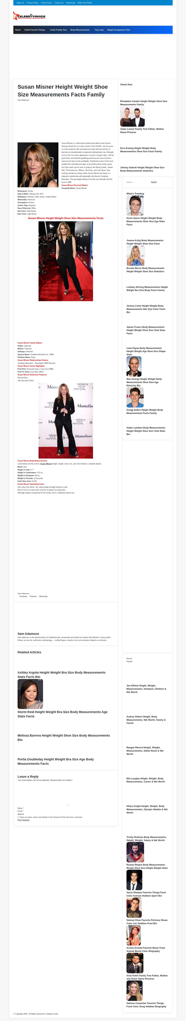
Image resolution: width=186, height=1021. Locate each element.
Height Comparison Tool (118, 30)
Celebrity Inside (52, 1014)
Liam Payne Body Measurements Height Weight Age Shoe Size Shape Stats (145, 351)
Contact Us (59, 3)
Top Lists (99, 30)
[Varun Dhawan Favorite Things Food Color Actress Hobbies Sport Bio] (134, 890)
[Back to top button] (10, 1017)
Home (18, 30)
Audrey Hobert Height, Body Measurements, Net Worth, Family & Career (146, 719)
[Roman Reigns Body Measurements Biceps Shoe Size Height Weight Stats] (135, 862)
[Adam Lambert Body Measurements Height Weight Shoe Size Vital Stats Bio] (134, 425)
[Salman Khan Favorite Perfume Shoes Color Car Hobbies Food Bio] (134, 917)
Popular (129, 661)
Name (20, 808)
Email (20, 811)
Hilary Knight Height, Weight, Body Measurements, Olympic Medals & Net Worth (147, 809)
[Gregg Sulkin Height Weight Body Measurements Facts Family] (135, 407)
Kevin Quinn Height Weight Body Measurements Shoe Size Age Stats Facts (145, 221)
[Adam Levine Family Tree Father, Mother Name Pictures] (132, 126)
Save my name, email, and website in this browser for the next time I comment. (51, 817)
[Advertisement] (93, 56)
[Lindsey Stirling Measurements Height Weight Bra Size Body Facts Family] (135, 284)
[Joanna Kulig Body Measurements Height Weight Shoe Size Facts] (135, 237)
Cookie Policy (46, 3)
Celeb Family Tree (58, 30)
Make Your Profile (85, 3)
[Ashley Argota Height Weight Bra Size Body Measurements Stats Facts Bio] (31, 669)
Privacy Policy (32, 3)
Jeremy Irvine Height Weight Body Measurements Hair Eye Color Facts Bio (145, 309)
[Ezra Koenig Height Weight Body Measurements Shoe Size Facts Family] (129, 145)
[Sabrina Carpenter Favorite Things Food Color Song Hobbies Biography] (134, 1000)
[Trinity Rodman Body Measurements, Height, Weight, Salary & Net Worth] (141, 834)
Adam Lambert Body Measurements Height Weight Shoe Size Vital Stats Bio (145, 431)
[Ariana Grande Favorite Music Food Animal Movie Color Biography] (133, 945)
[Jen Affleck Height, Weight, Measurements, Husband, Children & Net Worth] (141, 683)
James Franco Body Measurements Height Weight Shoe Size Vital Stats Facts (145, 330)
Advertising (70, 3)
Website (21, 814)
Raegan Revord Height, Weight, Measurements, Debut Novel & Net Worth (145, 750)
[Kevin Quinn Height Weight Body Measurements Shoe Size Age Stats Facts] (135, 215)
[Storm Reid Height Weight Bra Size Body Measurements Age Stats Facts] (30, 708)
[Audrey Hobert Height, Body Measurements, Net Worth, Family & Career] (141, 714)
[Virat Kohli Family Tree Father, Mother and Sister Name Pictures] (134, 973)
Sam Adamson (23, 100)
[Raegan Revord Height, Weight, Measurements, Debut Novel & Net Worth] (141, 745)
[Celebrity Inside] (29, 15)
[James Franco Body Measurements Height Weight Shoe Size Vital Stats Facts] (134, 324)
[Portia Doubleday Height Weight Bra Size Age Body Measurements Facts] (30, 756)
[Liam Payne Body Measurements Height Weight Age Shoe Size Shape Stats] (134, 345)
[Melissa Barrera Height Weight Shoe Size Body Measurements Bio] (30, 732)
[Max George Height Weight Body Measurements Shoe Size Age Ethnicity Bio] (133, 376)
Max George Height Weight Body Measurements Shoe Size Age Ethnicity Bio (144, 382)
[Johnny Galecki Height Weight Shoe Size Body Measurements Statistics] (129, 165)
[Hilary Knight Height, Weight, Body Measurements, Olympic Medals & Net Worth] (141, 803)
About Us (20, 3)
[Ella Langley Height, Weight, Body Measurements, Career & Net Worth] (141, 776)
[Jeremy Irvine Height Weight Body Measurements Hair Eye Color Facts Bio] (134, 303)
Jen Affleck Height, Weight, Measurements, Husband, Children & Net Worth (146, 688)
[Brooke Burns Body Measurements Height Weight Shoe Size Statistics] (135, 265)
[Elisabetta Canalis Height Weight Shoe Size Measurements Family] (129, 98)
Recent (129, 659)
